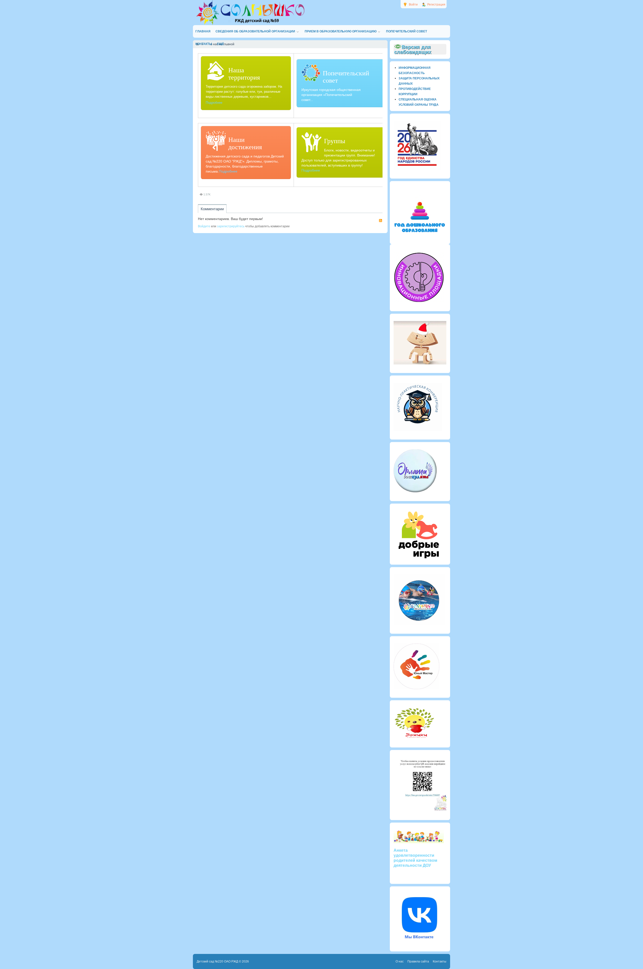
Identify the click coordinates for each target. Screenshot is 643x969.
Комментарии (212, 209)
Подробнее (214, 102)
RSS (381, 220)
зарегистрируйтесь (230, 226)
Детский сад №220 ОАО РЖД (217, 961)
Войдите (204, 226)
